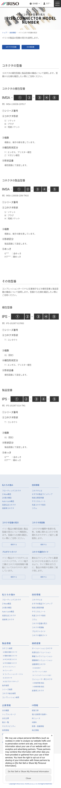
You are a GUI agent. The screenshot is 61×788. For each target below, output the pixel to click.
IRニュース (36, 718)
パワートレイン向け (40, 671)
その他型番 (30, 47)
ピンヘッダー (8, 670)
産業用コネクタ (38, 690)
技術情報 (35, 485)
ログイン (49, 3)
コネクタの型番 (11, 47)
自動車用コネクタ (39, 664)
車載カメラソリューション (42, 656)
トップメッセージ (9, 714)
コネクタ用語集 (38, 523)
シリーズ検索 (7, 689)
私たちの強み (7, 485)
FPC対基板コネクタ (10, 663)
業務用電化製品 (39, 686)
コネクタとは (37, 491)
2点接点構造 (6, 498)
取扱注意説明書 (38, 498)
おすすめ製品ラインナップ (42, 494)
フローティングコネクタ (11, 491)
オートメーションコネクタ (42, 648)
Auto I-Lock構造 (8, 501)
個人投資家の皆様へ (39, 714)
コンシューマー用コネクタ (42, 679)
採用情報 (5, 730)
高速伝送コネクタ (9, 505)
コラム (34, 508)
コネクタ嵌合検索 (9, 693)
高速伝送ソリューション (41, 652)
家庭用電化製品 (39, 683)
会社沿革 (5, 718)
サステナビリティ (9, 726)
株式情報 (35, 730)
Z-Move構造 (6, 494)
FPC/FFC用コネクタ (10, 659)
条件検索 (5, 685)
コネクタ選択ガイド (40, 552)
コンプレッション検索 (10, 697)
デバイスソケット (10, 667)
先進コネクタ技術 (39, 505)
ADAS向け (37, 668)
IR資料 (34, 722)
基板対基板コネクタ (10, 652)
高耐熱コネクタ (8, 508)
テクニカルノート (39, 501)
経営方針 (35, 710)
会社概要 (5, 710)
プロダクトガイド (9, 552)
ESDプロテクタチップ (11, 681)
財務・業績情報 (38, 726)
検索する (14, 544)
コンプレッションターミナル (13, 674)
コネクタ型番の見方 (10, 523)
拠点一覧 (5, 722)
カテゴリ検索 (7, 648)
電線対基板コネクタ (10, 656)
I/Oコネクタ (8, 678)
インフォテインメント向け (42, 675)
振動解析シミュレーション (42, 660)
